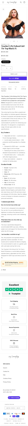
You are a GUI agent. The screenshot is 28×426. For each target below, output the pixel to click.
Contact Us (6, 371)
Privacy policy (8, 423)
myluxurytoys (13, 419)
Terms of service (20, 423)
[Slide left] (10, 41)
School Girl (6, 61)
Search (5, 368)
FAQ (4, 375)
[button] (3, 2)
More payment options (14, 82)
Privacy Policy (7, 382)
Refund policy (17, 421)
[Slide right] (17, 41)
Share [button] (4, 269)
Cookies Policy (7, 378)
